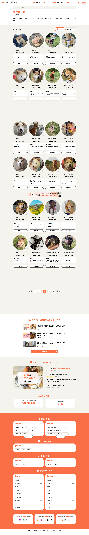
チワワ (37, 427)
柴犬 (17, 430)
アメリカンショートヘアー (54, 433)
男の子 (17, 464)
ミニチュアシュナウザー (21, 433)
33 (53, 291)
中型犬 (23, 449)
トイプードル (30, 427)
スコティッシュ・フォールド (54, 430)
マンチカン (62, 427)
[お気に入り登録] (26, 46)
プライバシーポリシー (51, 530)
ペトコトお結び (16, 7)
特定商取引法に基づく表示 (39, 530)
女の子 (23, 464)
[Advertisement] (44, 111)
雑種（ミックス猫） (52, 427)
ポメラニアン (33, 430)
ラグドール (65, 433)
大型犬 (28, 449)
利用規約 (59, 530)
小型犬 (17, 449)
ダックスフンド (24, 430)
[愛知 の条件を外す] (18, 14)
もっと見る (29, 436)
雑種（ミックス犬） (20, 427)
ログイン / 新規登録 (82, 2)
